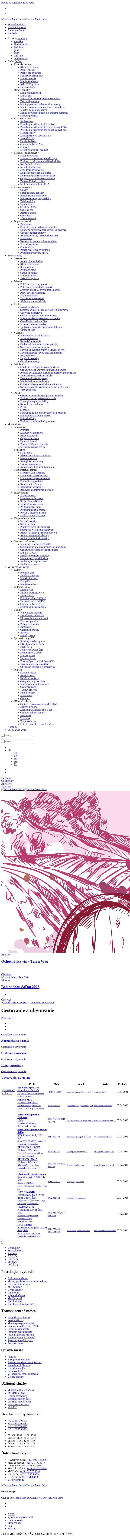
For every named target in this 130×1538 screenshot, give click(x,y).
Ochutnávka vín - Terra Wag (24, 961)
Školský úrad (26, 121)
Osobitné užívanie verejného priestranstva (41, 384)
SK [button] (9, 750)
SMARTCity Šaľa (29, 84)
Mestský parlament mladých (34, 150)
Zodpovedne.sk (28, 721)
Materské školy (28, 132)
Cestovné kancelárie (14, 1053)
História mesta (27, 675)
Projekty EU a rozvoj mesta (34, 444)
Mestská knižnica (29, 578)
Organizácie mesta (29, 438)
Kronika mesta (27, 692)
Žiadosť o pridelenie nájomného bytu (38, 158)
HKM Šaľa (26, 647)
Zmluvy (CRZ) (28, 552)
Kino (16, 50)
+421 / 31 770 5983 (17, 1426)
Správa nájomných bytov (32, 515)
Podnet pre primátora (30, 72)
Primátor (24, 429)
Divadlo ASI (26, 589)
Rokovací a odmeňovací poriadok (37, 489)
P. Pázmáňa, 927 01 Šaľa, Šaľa (30, 1214)
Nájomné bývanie (29, 155)
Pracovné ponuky (29, 621)
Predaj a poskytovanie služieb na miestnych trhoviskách (48, 372)
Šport (16, 52)
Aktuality (22, 38)
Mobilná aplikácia (17, 24)
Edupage (24, 147)
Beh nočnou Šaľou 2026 (20, 987)
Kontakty (12, 33)
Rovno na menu (26, 2)
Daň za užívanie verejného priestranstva (40, 98)
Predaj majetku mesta (31, 507)
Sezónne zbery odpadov (32, 192)
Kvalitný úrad (27, 267)
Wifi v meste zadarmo (31, 612)
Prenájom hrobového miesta (34, 252)
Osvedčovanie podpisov (20, 1284)
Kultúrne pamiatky (29, 678)
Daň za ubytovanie (29, 101)
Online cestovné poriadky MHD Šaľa (39, 704)
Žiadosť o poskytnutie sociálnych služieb (40, 161)
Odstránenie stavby (29, 361)
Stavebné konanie (29, 338)
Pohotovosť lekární (29, 624)
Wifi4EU (12, 1407)
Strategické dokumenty (31, 461)
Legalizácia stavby (29, 358)
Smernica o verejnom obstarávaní (37, 529)
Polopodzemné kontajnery (33, 195)
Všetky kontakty (16, 1479)
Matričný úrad (15, 1298)
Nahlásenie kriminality (31, 75)
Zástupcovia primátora (31, 432)
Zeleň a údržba (27, 201)
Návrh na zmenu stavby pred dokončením (41, 352)
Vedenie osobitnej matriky (33, 324)
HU (16, 758)
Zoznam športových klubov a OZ (37, 661)
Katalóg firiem (27, 635)
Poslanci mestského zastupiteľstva (25, 1362)
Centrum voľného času (31, 144)
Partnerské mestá (28, 441)
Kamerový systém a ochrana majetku (38, 241)
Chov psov (25, 215)
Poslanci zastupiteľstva (31, 481)
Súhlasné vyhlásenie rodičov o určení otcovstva (44, 309)
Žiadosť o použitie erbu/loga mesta (37, 421)
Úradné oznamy (16, 1376)
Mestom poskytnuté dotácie (34, 558)
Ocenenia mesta (28, 687)
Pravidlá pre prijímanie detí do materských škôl (43, 127)
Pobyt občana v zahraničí (33, 292)
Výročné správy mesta (31, 504)
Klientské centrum (29, 67)
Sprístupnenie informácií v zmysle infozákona (43, 412)
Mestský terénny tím (30, 167)
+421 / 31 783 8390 (29, 1477)
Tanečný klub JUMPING (33, 601)
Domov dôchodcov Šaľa (32, 181)
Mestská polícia (28, 78)
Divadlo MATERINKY (32, 592)
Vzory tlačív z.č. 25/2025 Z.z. (35, 335)
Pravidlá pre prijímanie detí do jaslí (37, 124)
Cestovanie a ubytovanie (42, 1002)
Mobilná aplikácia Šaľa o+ (21, 1390)
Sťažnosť (25, 409)
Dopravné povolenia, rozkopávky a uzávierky (43, 230)
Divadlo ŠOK (27, 595)
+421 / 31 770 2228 (37, 1468)
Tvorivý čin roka (28, 689)
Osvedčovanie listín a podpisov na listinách (41, 395)
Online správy (21, 58)
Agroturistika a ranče (15, 1040)
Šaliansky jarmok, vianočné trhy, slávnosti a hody (45, 387)
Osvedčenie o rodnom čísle (33, 321)
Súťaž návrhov (27, 524)
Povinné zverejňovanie (19, 1317)
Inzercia (24, 632)
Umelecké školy (28, 141)
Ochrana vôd (26, 210)
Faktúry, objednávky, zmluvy (34, 555)
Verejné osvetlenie (29, 244)
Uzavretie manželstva (31, 312)
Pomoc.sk (25, 718)
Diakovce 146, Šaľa (30, 1105)
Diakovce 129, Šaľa (28, 1165)
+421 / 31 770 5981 (17, 1420)
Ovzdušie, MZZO (29, 207)
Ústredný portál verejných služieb (37, 724)
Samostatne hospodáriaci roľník (36, 375)
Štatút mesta (26, 452)
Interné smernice (28, 458)
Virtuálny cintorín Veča (19, 1401)
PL (15, 764)
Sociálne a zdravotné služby (22, 1304)
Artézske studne (28, 212)
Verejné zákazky (28, 521)
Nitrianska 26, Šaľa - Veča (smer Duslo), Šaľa (31, 1198)
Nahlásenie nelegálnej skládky (35, 198)
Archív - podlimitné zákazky (34, 535)
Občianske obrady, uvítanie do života (38, 315)
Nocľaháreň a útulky (30, 164)
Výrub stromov (28, 204)
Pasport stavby (27, 355)
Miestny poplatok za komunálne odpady (40, 104)
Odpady (24, 190)
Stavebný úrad (15, 1301)
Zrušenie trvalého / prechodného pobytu (40, 289)
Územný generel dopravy (33, 232)
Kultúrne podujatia (29, 575)
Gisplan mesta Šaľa (17, 1396)
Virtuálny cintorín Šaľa (19, 1398)
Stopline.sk (25, 715)
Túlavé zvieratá (28, 218)
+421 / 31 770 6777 (35, 1462)
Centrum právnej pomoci (32, 712)
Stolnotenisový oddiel (31, 652)
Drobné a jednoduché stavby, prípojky (39, 344)
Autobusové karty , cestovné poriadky (39, 235)
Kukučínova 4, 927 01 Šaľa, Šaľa (32, 1181)
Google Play (13, 1497)
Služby (18, 255)
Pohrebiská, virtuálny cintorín (35, 250)
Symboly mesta (28, 672)
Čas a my (18, 55)
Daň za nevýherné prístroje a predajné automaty (44, 112)
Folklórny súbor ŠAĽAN (33, 598)
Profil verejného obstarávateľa (35, 527)
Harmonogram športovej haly (35, 664)
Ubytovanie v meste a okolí (34, 618)
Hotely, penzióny (12, 1065)
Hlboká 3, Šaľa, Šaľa (30, 1091)
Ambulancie (26, 627)
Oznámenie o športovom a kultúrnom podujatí (43, 369)
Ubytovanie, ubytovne (15, 1077)
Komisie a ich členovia (31, 484)
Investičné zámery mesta (32, 447)
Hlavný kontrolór (29, 435)
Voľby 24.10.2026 (17, 729)
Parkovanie (26, 224)
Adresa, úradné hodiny (31, 261)
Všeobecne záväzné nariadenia (35, 455)
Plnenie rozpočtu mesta (31, 498)
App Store (45, 1497)
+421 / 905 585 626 (37, 1459)
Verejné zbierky (28, 389)
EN (15, 755)
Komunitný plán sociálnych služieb (37, 175)
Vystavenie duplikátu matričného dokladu (41, 327)
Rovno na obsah (9, 2)
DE (15, 761)
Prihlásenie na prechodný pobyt (36, 287)
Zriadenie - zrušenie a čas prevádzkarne (40, 367)
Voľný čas (24, 567)
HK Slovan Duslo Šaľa (32, 644)
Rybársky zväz (27, 655)
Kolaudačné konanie (30, 341)
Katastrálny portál (29, 707)
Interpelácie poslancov (31, 487)
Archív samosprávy (30, 564)
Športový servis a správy (32, 641)
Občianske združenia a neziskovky (37, 667)
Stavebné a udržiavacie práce (34, 347)
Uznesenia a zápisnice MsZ (34, 475)
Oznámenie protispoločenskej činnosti (39, 549)
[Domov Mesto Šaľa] (24, 789)
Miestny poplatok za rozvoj (34, 110)
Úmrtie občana (27, 329)
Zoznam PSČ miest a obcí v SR (36, 709)
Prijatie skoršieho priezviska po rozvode (40, 318)
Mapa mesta (26, 238)
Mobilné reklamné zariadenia (34, 381)
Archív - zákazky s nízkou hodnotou (38, 532)
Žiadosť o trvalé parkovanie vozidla (38, 227)
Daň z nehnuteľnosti (30, 92)
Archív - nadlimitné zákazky (34, 538)
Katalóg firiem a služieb (15, 1002)
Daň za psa (25, 95)
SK (15, 753)
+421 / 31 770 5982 (17, 1423)
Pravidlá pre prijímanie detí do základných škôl (43, 130)
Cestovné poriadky (29, 629)
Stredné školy (27, 138)
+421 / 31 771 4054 (32, 1465)
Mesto (17, 424)
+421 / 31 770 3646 (30, 1471)
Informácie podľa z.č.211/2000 (35, 544)
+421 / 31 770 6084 (29, 1474)
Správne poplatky (29, 115)
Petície (23, 407)
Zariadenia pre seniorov (32, 170)
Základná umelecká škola (33, 607)
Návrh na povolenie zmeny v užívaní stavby (42, 349)
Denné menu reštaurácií (32, 615)
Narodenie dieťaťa (29, 307)
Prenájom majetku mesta (32, 509)
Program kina (27, 572)
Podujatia (18, 47)
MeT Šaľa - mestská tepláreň (34, 184)
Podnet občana (27, 70)
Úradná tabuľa (21, 44)
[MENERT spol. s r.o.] (9, 1093)
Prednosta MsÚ (28, 269)
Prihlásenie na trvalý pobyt (33, 284)
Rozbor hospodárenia (31, 501)
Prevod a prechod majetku (33, 512)
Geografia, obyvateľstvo (32, 681)
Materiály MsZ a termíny (32, 472)
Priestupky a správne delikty (34, 401)
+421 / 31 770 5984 (17, 1429)
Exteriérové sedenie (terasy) (34, 378)
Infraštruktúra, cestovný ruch (34, 684)
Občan (18, 61)
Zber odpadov (15, 1287)
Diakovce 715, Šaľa (30, 1151)
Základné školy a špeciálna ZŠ (35, 135)
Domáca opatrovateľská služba (35, 172)
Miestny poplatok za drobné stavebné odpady (43, 107)
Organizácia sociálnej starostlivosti (37, 178)
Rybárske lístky (28, 418)
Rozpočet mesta (28, 495)
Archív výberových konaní (33, 561)
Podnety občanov (16, 30)
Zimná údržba (27, 247)
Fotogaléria (26, 581)
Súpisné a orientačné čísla (33, 301)
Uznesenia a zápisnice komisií (35, 478)
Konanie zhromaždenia (31, 404)
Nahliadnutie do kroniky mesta (35, 415)
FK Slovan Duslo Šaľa (31, 649)
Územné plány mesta (30, 464)
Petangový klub (28, 658)
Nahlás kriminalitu (17, 27)
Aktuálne (18, 41)
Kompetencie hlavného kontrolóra (37, 467)
